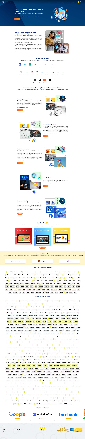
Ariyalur (72, 327)
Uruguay (47, 292)
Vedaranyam (76, 350)
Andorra (29, 271)
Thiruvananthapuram (42, 397)
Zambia (56, 292)
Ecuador (16, 277)
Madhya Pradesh (50, 397)
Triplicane (43, 327)
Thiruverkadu (51, 318)
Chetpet (59, 321)
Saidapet (35, 315)
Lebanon (74, 280)
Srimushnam (53, 333)
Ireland (27, 280)
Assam (21, 394)
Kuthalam (34, 350)
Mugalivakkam (65, 309)
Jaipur (36, 400)
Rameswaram (70, 359)
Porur (13, 315)
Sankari (23, 365)
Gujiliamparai (77, 336)
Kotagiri (54, 353)
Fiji (40, 277)
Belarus (77, 271)
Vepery (48, 327)
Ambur (53, 374)
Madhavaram (71, 306)
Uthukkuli (27, 383)
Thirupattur (45, 365)
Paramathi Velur (39, 353)
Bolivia (19, 274)
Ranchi (77, 394)
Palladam (18, 383)
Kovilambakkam (52, 306)
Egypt (20, 277)
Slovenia (48, 289)
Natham (61, 336)
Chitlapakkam (10, 303)
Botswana (24, 274)
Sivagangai (68, 365)
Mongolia (6, 286)
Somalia (59, 289)
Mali (51, 283)
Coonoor (49, 353)
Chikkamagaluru (25, 397)
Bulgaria (36, 274)
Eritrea (24, 277)
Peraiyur (24, 350)
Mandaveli (65, 324)
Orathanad (17, 371)
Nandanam (76, 309)
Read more (20, 110)
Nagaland (12, 400)
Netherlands (41, 286)
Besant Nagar (72, 300)
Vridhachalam (7, 336)
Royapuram (31, 315)
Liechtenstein (16, 283)
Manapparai (15, 374)
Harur (42, 336)
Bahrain (62, 271)
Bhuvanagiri (33, 333)
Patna (28, 394)
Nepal (36, 286)
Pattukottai (72, 368)
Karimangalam (20, 336)
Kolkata (21, 403)
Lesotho (78, 280)
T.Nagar (32, 318)
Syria (20, 292)
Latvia (70, 280)
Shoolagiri (37, 347)
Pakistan (60, 286)
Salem (78, 362)
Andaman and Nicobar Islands (29, 403)
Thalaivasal (58, 362)
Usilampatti (29, 350)
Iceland (11, 280)
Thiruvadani (76, 359)
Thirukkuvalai (69, 350)
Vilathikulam (69, 377)
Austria (52, 271)
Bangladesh (67, 271)
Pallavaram (41, 312)
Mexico (69, 283)
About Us (4, 429)
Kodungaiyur (49, 324)
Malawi (38, 283)
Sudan (78, 289)
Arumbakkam (56, 300)
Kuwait (60, 280)
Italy (30, 280)
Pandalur (63, 353)
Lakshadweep (54, 403)
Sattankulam (17, 380)
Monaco (78, 283)
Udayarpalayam (13, 330)
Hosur (33, 347)
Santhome (46, 315)
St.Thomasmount (10, 318)
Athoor (52, 336)
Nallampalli (26, 336)
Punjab (27, 400)
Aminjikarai (44, 300)
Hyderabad (56, 400)
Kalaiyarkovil (56, 365)
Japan (42, 280)
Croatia (65, 274)
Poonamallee (9, 315)
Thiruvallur (63, 318)
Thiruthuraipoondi (18, 377)
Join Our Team (18, 427)
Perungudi (76, 312)
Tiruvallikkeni (32, 327)
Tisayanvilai (55, 380)
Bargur (42, 347)
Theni (44, 371)
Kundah (67, 353)
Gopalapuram (39, 303)
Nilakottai (66, 336)
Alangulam (25, 368)
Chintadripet (65, 321)
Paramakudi (43, 359)
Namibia (27, 286)
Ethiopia (37, 277)
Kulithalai (17, 347)
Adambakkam (13, 300)
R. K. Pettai (62, 383)
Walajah (34, 362)
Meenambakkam (40, 309)
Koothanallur (69, 374)
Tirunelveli (71, 380)
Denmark (77, 274)
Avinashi (13, 383)
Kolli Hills (8, 353)
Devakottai (28, 365)
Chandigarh (55, 394)
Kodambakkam (30, 306)
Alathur (76, 353)
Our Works (4, 431)
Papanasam (58, 368)
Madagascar (33, 283)
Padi (31, 312)
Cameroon (51, 274)
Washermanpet (61, 327)
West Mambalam (28, 321)
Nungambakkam (26, 312)
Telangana (50, 400)
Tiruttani (67, 383)
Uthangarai (58, 347)
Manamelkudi (37, 356)
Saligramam (41, 315)
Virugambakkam (21, 321)
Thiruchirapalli (30, 374)
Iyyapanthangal (56, 303)
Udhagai (72, 353)
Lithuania (21, 283)
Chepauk (77, 300)
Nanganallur (9, 312)
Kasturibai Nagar (42, 324)
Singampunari (39, 365)
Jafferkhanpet (63, 303)
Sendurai (7, 330)
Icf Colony (30, 324)
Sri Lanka (74, 289)
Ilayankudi (50, 365)
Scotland (70, 292)
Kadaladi (26, 359)
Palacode (31, 336)
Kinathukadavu (17, 333)
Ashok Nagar (62, 300)
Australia (47, 271)
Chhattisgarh (33, 394)
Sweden (10, 292)
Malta (55, 283)
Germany (57, 277)
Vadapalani (68, 318)
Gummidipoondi (46, 383)
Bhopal (56, 397)
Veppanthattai (18, 356)
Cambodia (45, 274)
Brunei (32, 274)
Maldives (47, 283)
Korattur (40, 306)
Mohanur (13, 353)
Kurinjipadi (63, 333)
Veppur (77, 333)
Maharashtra (61, 397)
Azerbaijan (57, 271)
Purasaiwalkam (18, 315)
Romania (19, 289)
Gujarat (45, 394)
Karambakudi (9, 359)
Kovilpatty (57, 377)
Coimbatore (61, 330)
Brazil (28, 274)
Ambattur (39, 300)
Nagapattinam (63, 350)
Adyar (18, 300)
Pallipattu (56, 383)
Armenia (43, 271)
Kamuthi (31, 359)
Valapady (9, 365)
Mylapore (70, 309)
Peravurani (77, 368)
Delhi (37, 403)
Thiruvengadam (19, 368)
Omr (33, 321)
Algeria (25, 271)
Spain (70, 289)
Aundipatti (33, 371)
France (49, 277)
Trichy (25, 374)
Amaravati (8, 394)
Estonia (28, 277)
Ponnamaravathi (52, 356)
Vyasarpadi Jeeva (54, 327)
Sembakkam (52, 315)
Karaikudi (33, 365)
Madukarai (73, 330)
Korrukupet (55, 324)
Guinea (75, 277)
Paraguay (69, 286)
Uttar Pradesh (66, 400)
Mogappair (47, 309)
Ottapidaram (63, 377)
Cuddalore (58, 333)
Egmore (27, 303)
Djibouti (6, 277)
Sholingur (29, 362)
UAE (11, 271)
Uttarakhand (77, 400)
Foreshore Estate (10, 324)
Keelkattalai (13, 306)
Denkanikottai (27, 347)
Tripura (61, 400)
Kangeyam (8, 383)
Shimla (68, 394)
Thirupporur (35, 330)
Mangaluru (31, 397)
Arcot (21, 362)
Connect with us (18, 429)
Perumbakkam (70, 312)
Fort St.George (17, 324)
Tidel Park (26, 327)
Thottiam (77, 371)
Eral (12, 380)
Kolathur (36, 306)
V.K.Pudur (46, 368)
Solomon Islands (53, 289)
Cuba (69, 274)
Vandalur (51, 330)
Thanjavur (22, 371)
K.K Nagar (7, 306)
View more (22, 242)
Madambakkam (9, 309)
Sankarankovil (8, 368)
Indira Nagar (35, 324)
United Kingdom (38, 292)
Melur (72, 347)
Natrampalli (43, 374)
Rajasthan (31, 400)
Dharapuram (77, 380)
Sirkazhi (46, 350)
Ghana (62, 277)
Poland (7, 289)
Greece (66, 277)
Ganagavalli (43, 362)
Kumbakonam (52, 368)
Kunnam (7, 356)
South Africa (65, 289)
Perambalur (12, 356)
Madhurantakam (46, 330)
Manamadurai (62, 365)
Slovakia (43, 289)
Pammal (52, 312)
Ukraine (32, 292)
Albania (20, 271)
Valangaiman (40, 377)
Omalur (73, 362)
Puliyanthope (7, 327)
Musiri (73, 371)
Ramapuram (68, 327)
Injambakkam (49, 303)
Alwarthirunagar (33, 300)
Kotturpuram (46, 306)
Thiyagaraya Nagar (20, 327)
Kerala (36, 397)
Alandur (22, 300)
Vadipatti (67, 347)
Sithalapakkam (75, 315)
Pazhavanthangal (58, 312)
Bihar (24, 394)
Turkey (24, 292)
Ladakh (65, 403)
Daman (40, 403)
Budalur (7, 371)
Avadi (67, 300)
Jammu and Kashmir (47, 403)
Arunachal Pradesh (15, 394)
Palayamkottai (65, 380)
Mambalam (60, 324)
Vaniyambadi (58, 374)
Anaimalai (11, 333)
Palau (65, 286)
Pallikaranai (47, 312)
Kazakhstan (51, 280)
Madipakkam (77, 306)
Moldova (73, 283)
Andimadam (78, 327)
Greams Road (24, 324)
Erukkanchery (75, 321)
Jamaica (38, 280)
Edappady (18, 365)
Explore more (42, 247)
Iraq (23, 280)
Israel (34, 280)
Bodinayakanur (48, 371)
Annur (56, 330)
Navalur (14, 312)
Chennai (7, 300)
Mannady (70, 324)
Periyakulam (39, 371)
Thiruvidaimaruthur (65, 368)
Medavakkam (34, 309)
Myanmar (22, 286)
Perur (78, 330)
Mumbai (66, 397)
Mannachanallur (67, 371)
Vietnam (52, 292)
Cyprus (73, 274)
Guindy (44, 303)
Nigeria (52, 286)
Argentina (38, 271)
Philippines (78, 286)
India (8, 271)
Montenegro (12, 286)
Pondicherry (61, 403)
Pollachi (23, 333)
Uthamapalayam (56, 371)
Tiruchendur (23, 380)
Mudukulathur (36, 359)
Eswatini (32, 277)
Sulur (7, 333)
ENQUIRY (84, 412)
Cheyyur (40, 330)
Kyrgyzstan (65, 280)
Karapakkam (69, 303)
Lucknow (71, 400)
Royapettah (25, 315)
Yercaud (14, 365)
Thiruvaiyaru (28, 371)
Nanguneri (43, 380)
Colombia (60, 274)
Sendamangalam (25, 353)
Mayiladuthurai (40, 350)
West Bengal (16, 403)
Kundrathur (65, 306)
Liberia (7, 283)
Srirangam (20, 374)
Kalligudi (76, 347)
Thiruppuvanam (74, 365)
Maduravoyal (16, 309)
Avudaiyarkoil (30, 356)
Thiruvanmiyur (44, 318)
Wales (75, 292)
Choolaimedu (16, 303)
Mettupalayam (67, 330)
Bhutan (15, 274)
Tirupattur (48, 374)
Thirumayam (21, 359)
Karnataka (9, 397)
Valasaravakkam (75, 318)
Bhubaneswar (22, 400)
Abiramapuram (38, 321)
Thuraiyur (9, 374)
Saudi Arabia (29, 289)
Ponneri (52, 383)
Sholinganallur (69, 315)
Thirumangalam (38, 318)
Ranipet (17, 362)
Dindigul (57, 336)
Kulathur (46, 356)
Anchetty (21, 347)
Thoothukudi (8, 380)
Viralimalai (58, 356)
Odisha (17, 400)
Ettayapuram (46, 377)
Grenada (70, 277)
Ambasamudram (30, 380)
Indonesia (15, 280)
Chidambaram (39, 333)
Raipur (38, 394)
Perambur (64, 312)
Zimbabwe (61, 292)
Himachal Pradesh (62, 394)
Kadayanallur (31, 368)
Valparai (27, 333)
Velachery (14, 321)
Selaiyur (57, 315)
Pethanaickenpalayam (50, 362)
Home (4, 427)
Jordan (46, 280)
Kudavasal (24, 377)
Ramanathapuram (63, 359)
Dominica (11, 277)
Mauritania (59, 283)
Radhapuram (49, 380)
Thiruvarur (63, 374)
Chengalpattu (20, 330)
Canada (55, 274)
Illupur (42, 356)
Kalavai (25, 362)
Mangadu (28, 309)
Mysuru (19, 397)
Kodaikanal (71, 336)
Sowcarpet (13, 327)
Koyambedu (59, 306)
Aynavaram (49, 321)
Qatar (15, 289)
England (66, 292)
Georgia (53, 277)
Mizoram (7, 400)
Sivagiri (13, 368)
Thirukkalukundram (28, 330)
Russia (24, 289)
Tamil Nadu (45, 400)
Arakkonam (8, 362)
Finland (44, 277)
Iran (19, 280)
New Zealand (47, 286)
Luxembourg (27, 283)
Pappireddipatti (47, 336)
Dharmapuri (14, 336)
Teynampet (22, 318)
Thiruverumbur (36, 374)
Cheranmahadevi (37, 380)
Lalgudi (62, 371)
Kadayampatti (64, 362)
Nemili (13, 362)
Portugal (11, 289)
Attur (38, 362)
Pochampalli (52, 347)
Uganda (28, 292)
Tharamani (27, 318)
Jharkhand (72, 394)
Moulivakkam (58, 309)
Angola (34, 271)
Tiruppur (23, 383)
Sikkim (40, 400)
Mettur (69, 362)
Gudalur (58, 353)
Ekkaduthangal (32, 303)
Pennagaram (37, 336)
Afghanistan (16, 271)
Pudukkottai (15, 359)
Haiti (79, 277)
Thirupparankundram (17, 350)
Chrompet (22, 303)
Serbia (34, 289)
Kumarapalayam (32, 353)
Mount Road (53, 309)
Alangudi (63, 356)
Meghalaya (76, 397)
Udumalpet (40, 383)
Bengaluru (14, 397)
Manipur (70, 397)
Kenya (56, 280)
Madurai (62, 347)
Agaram (44, 321)
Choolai (70, 321)
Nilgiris (45, 353)
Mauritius (64, 283)
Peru (73, 286)
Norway (56, 286)
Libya (11, 283)
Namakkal (18, 353)
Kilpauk (25, 306)
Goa (41, 394)
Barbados (72, 271)
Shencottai (37, 368)
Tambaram (16, 318)
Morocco (17, 286)
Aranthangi (24, 356)
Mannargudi (75, 374)
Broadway (54, 321)
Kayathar (52, 377)
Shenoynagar (63, 315)
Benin (11, 274)
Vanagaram (9, 321)
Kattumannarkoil (46, 333)
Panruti (68, 333)
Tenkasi (42, 368)
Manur (60, 380)
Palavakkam (36, 312)
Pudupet (75, 324)
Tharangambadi (52, 350)
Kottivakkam (75, 303)
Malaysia (42, 283)
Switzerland (15, 292)
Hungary (6, 280)
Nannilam (29, 377)
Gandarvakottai (69, 356)
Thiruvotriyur (57, 318)
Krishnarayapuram (11, 347)
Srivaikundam (75, 377)
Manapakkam (22, 309)
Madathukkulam (34, 383)
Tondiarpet (38, 327)
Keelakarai (48, 359)
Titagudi (72, 333)
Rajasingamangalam (55, 359)
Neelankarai (19, 312)
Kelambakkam (19, 306)
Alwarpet (26, 300)
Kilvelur (57, 350)
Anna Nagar (50, 300)
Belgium (7, 274)
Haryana (50, 394)
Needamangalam (10, 377)
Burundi (41, 274)
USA (43, 292)
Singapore (38, 289)
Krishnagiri (46, 347)
